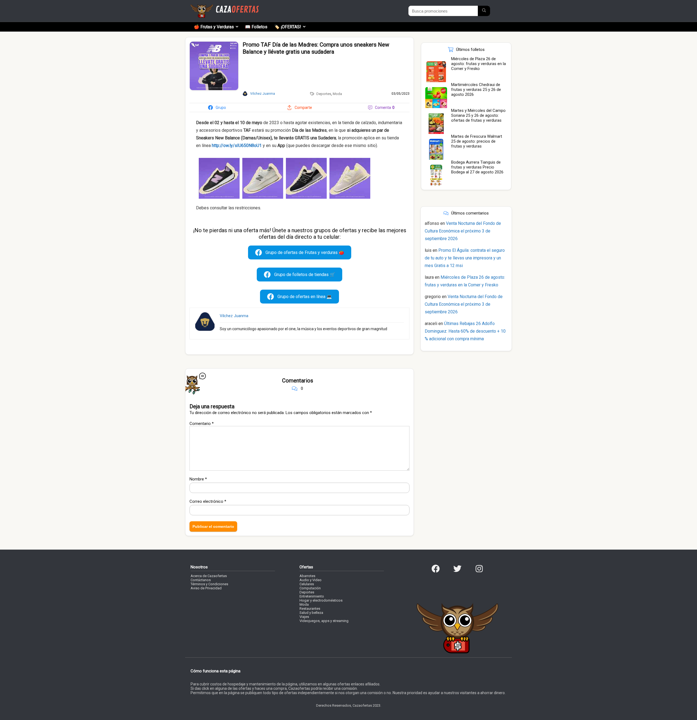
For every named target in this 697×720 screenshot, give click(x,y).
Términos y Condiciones (209, 584)
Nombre (198, 479)
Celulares (306, 584)
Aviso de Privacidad (206, 588)
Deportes (323, 94)
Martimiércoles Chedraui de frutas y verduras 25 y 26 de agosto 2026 (476, 89)
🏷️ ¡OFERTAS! (287, 26)
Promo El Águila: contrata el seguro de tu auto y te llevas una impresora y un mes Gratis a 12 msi (465, 258)
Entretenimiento (311, 596)
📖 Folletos (256, 26)
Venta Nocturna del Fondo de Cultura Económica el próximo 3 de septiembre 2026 (463, 231)
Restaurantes (309, 608)
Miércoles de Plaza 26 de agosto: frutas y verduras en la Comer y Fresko (478, 63)
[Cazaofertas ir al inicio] (225, 6)
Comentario (201, 423)
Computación (310, 588)
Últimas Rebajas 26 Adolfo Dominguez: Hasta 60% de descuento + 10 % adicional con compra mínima (465, 331)
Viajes (304, 617)
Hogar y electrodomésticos (321, 600)
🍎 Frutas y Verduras (214, 26)
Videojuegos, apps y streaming (323, 621)
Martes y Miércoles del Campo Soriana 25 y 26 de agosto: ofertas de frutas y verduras (478, 115)
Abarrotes (307, 576)
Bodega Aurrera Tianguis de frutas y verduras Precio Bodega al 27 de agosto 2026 (477, 167)
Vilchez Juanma (234, 315)
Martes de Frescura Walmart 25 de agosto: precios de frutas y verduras (476, 141)
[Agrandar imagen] (214, 43)
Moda (337, 94)
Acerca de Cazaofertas (209, 576)
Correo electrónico (207, 501)
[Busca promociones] (484, 11)
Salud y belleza (311, 613)
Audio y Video (310, 580)
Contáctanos (201, 580)
